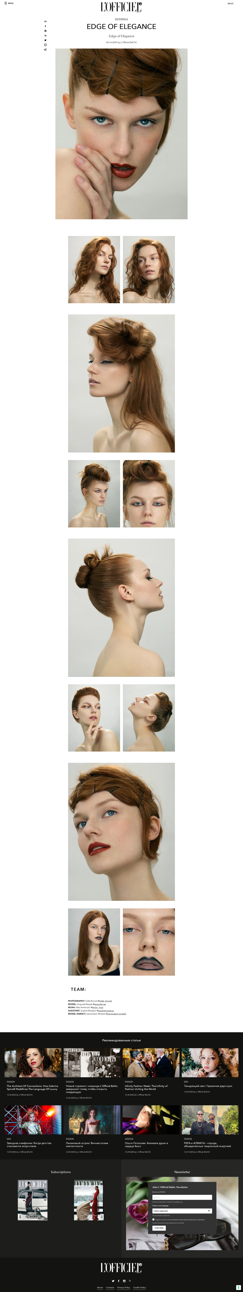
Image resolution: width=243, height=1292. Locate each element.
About (100, 1287)
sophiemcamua (106, 1010)
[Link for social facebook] (118, 1281)
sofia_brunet (106, 1001)
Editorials (121, 19)
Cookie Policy (139, 1287)
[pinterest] (45, 31)
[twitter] (45, 40)
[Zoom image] (121, 383)
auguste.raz (100, 1004)
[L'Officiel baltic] (121, 7)
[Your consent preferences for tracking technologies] (238, 1287)
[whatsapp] (45, 45)
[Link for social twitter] (113, 1281)
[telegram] (45, 50)
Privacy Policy (123, 1287)
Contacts (110, 1287)
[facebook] (45, 26)
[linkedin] (45, 35)
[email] (45, 21)
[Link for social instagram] (124, 1281)
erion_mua (98, 1007)
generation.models (117, 1014)
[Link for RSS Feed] (130, 1281)
